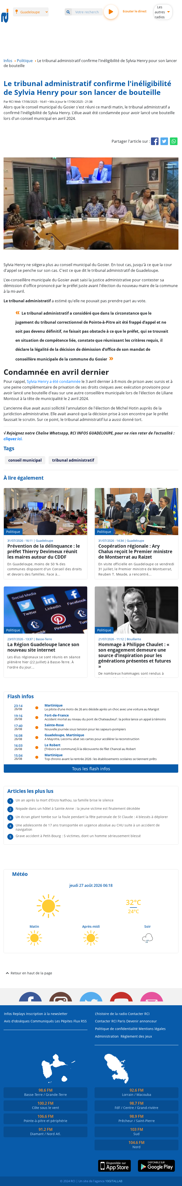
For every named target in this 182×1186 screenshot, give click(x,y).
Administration (107, 1036)
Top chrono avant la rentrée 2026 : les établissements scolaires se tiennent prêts (101, 759)
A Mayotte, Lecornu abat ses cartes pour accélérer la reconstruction (92, 739)
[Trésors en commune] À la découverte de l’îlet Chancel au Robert (90, 749)
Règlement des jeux (136, 1036)
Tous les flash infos (91, 768)
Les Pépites (64, 1021)
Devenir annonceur (141, 1021)
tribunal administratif (73, 460)
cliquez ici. (13, 438)
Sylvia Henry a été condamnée (54, 381)
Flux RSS (80, 1021)
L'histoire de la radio (111, 1013)
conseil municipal (25, 460)
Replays (19, 1013)
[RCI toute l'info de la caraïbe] (4, 16)
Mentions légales (152, 1028)
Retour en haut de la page (31, 973)
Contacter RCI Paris (110, 1021)
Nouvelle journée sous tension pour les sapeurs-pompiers (85, 729)
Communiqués (42, 1021)
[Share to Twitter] (164, 141)
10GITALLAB (113, 1181)
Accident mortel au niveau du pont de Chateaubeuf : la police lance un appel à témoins (105, 719)
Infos (8, 1013)
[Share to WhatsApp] (173, 141)
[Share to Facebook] (155, 141)
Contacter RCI (139, 1013)
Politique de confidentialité (116, 1028)
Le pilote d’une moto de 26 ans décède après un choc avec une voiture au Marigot (102, 709)
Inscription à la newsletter (47, 1013)
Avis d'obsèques (17, 1021)
